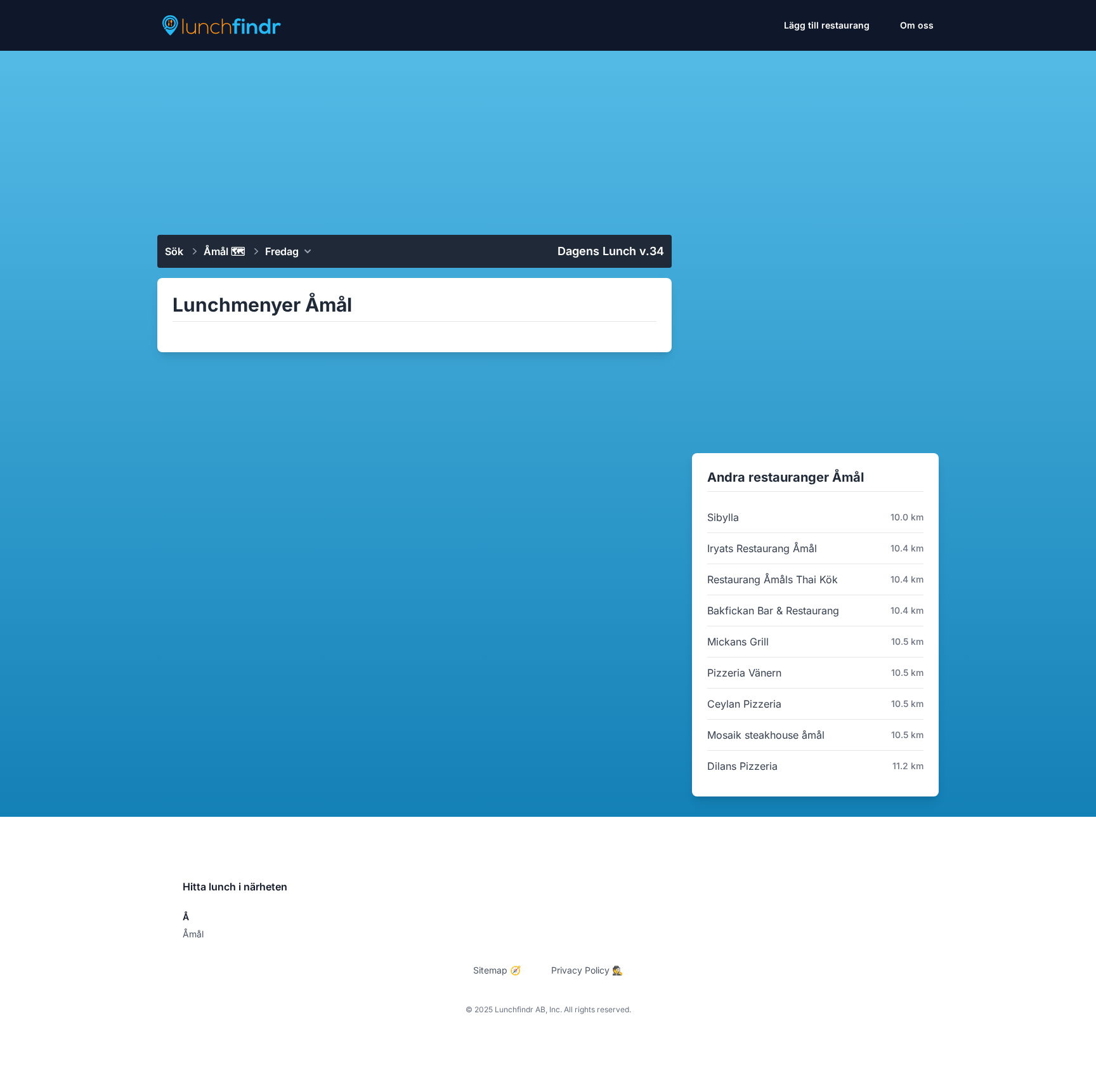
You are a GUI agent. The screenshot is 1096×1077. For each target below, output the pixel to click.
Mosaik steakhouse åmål (766, 735)
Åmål (193, 933)
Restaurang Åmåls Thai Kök (772, 579)
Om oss (917, 25)
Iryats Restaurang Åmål (762, 548)
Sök (174, 251)
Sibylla (723, 517)
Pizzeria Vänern (744, 672)
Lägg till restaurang (827, 25)
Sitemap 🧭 (497, 970)
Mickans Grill (738, 641)
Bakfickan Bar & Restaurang (773, 610)
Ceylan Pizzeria (744, 703)
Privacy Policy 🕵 (587, 970)
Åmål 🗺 (224, 251)
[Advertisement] (548, 137)
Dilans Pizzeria (742, 766)
